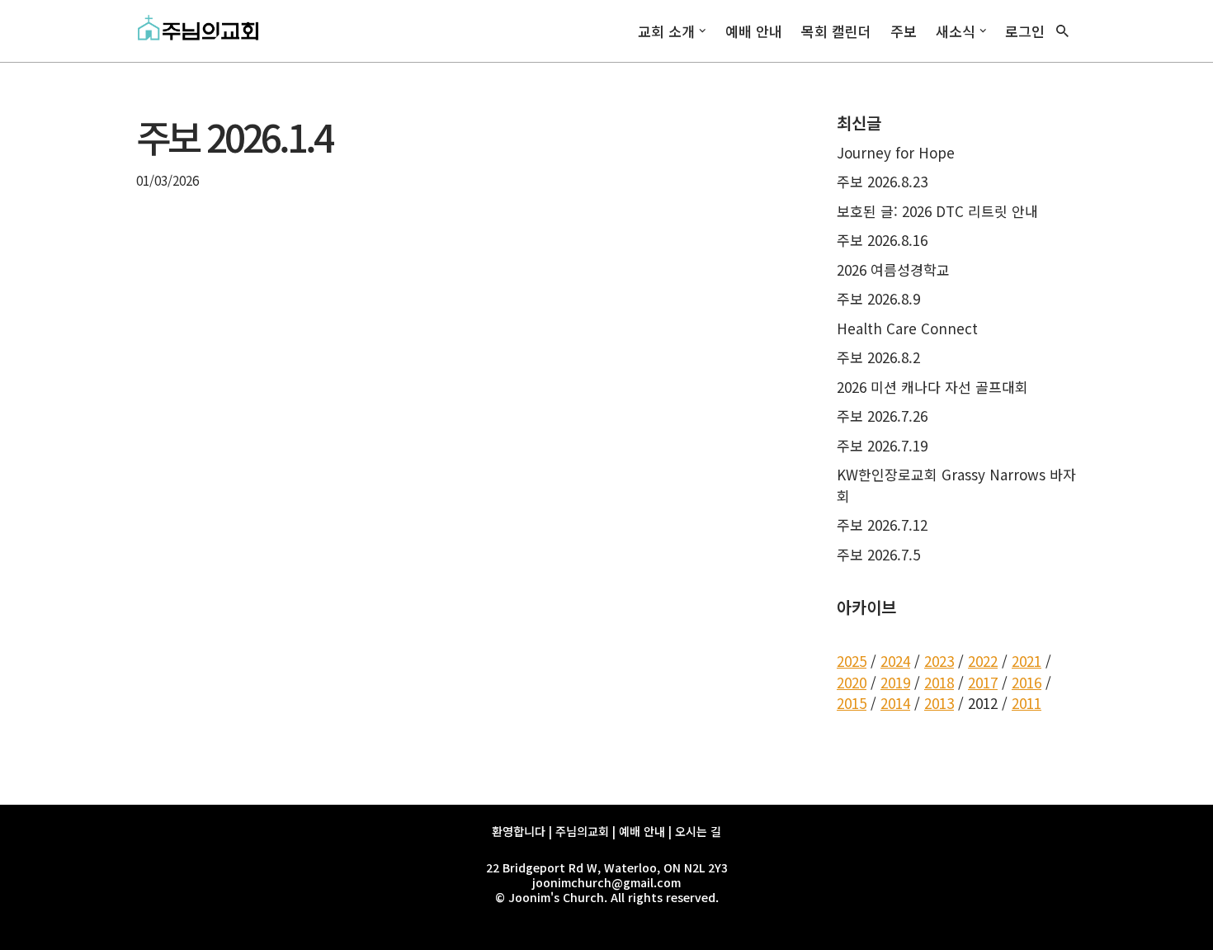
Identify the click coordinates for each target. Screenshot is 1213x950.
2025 (851, 660)
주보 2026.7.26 (882, 415)
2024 (895, 660)
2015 (851, 702)
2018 (939, 682)
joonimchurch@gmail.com (606, 882)
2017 (983, 682)
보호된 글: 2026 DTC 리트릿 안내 (937, 211)
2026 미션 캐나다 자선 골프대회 (932, 386)
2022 (983, 660)
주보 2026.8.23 (882, 181)
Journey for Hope (896, 152)
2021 (1026, 660)
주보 (903, 31)
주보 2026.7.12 (882, 524)
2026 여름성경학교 (893, 269)
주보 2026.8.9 (878, 298)
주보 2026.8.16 (882, 239)
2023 (939, 660)
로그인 (1025, 31)
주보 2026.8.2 (878, 357)
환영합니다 (518, 831)
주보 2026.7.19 (882, 445)
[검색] (1062, 31)
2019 (895, 682)
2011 (1026, 702)
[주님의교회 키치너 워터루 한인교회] (202, 31)
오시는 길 (698, 831)
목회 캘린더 (836, 31)
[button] (702, 31)
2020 (851, 682)
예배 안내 (753, 31)
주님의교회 (582, 831)
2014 (895, 702)
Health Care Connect (907, 328)
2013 (939, 702)
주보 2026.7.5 (878, 554)
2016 (1026, 682)
